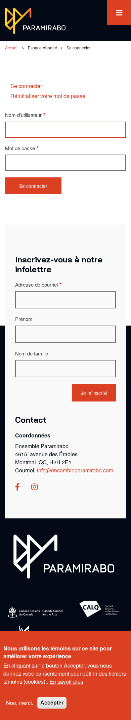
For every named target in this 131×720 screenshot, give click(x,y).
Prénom (24, 318)
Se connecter (26, 86)
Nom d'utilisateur (23, 114)
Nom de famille (31, 353)
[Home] (63, 556)
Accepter (51, 703)
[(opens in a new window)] (17, 487)
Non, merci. (19, 703)
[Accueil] (35, 20)
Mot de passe (20, 148)
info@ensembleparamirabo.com (75, 470)
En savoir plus (66, 681)
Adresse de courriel (36, 284)
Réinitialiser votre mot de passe (47, 96)
